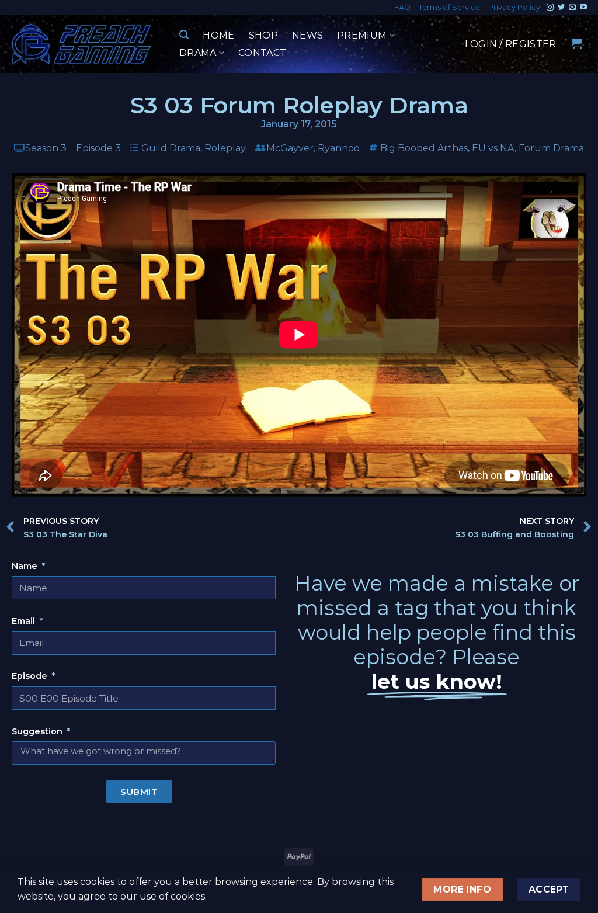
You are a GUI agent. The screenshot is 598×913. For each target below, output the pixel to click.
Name (26, 566)
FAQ (402, 7)
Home (218, 35)
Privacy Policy (514, 7)
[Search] (184, 34)
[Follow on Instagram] (550, 8)
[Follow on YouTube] (583, 8)
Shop (263, 35)
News (307, 35)
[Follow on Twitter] (561, 8)
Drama (198, 52)
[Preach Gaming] (82, 44)
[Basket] (576, 43)
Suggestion (38, 731)
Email (24, 621)
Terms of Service (449, 7)
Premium (362, 35)
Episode (31, 676)
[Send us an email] (572, 8)
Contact (262, 52)
